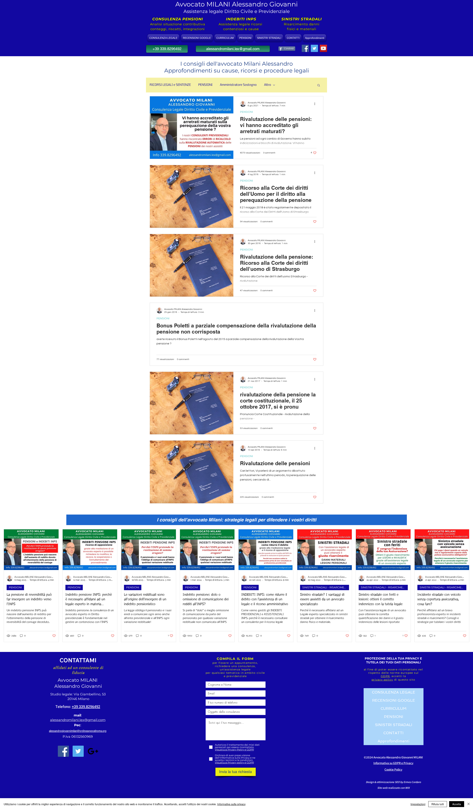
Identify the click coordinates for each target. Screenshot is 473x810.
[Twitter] (314, 48)
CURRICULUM (393, 708)
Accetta (456, 804)
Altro (267, 85)
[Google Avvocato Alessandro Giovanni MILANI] (92, 751)
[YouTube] (323, 48)
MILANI (89, 680)
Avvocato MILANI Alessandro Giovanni (236, 4)
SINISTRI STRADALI (393, 725)
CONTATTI (393, 733)
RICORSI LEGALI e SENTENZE (170, 85)
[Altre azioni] (316, 104)
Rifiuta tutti (437, 804)
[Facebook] (305, 48)
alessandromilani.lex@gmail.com (78, 720)
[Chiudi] (468, 804)
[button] (318, 85)
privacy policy (382, 679)
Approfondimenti (393, 741)
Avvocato (69, 680)
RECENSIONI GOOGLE (393, 700)
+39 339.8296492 (86, 706)
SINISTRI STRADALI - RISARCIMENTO (325, 587)
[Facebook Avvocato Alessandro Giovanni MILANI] (63, 751)
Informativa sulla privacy (231, 804)
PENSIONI (205, 85)
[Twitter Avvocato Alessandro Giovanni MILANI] (78, 751)
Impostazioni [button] (418, 804)
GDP (384, 676)
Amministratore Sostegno (238, 85)
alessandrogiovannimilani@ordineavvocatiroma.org (77, 731)
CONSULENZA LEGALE (393, 692)
